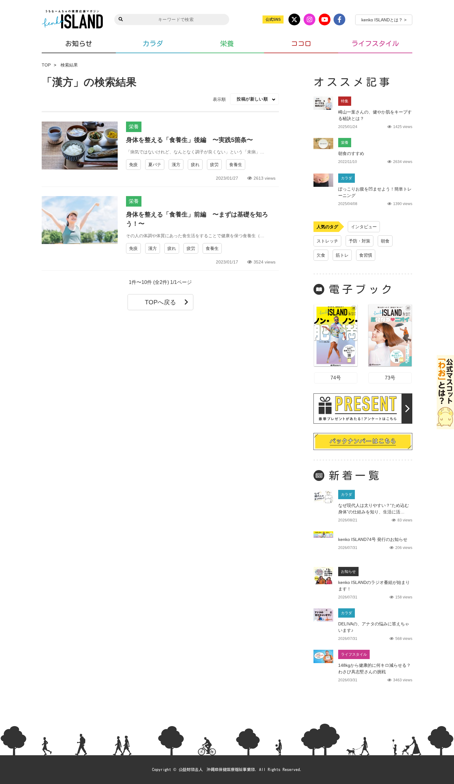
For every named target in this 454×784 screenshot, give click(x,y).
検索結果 (69, 64)
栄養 (227, 43)
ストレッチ (327, 240)
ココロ (301, 43)
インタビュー (364, 226)
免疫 (133, 164)
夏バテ (154, 164)
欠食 (321, 255)
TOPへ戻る (160, 302)
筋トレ (342, 255)
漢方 (176, 164)
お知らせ (78, 43)
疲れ (195, 164)
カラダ (153, 43)
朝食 (385, 240)
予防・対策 (359, 240)
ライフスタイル (375, 43)
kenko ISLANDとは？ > (383, 19)
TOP (46, 64)
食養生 (235, 164)
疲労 (214, 164)
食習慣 (365, 255)
